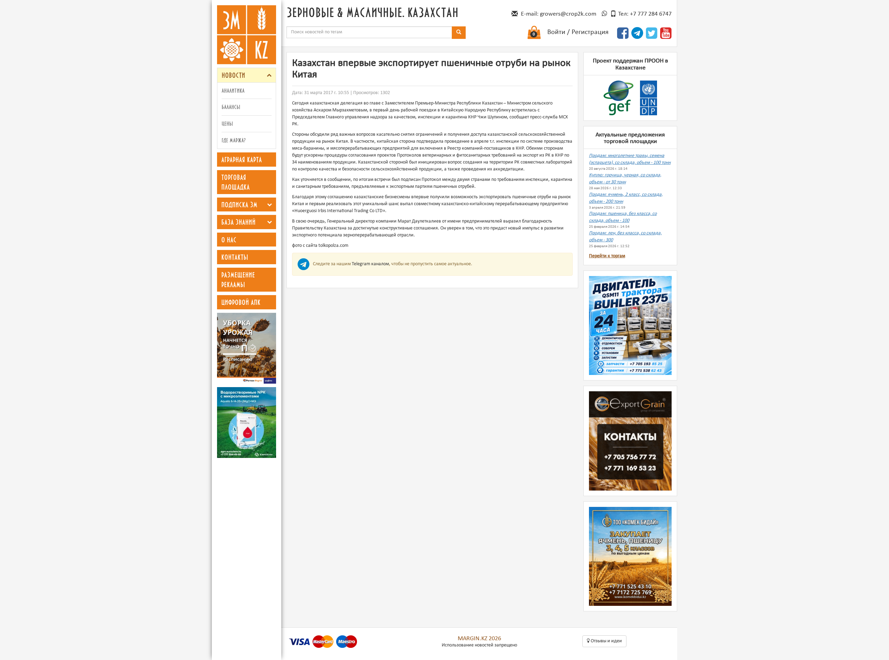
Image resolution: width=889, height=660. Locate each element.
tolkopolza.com (333, 245)
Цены (227, 123)
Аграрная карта (241, 159)
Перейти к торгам (607, 256)
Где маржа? (234, 140)
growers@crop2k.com (568, 14)
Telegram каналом (370, 264)
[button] (269, 75)
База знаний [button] (238, 221)
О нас (228, 239)
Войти (556, 32)
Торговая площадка (235, 182)
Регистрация (590, 32)
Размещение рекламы (238, 279)
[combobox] (369, 32)
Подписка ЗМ (239, 204)
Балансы (231, 106)
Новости (233, 75)
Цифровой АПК (240, 302)
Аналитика (233, 90)
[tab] (246, 75)
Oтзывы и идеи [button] (606, 641)
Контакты (234, 256)
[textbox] (369, 32)
